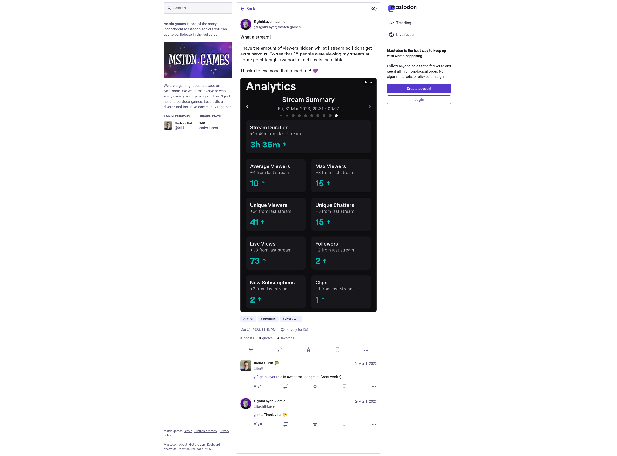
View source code (191, 449)
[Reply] (251, 349)
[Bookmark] (337, 349)
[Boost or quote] (279, 349)
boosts (247, 338)
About (188, 431)
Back (251, 9)
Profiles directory (205, 431)
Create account (419, 88)
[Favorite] (308, 349)
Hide (368, 82)
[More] (366, 350)
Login (419, 99)
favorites (285, 338)
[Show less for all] (374, 8)
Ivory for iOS (299, 330)
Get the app (197, 444)
